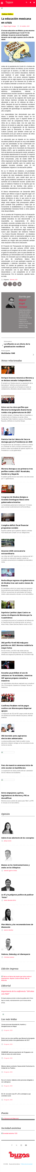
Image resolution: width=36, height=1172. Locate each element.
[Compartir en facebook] (5, 284)
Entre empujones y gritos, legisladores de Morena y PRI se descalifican (15, 795)
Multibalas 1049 (8, 353)
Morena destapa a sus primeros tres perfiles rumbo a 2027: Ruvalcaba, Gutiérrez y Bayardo (17, 471)
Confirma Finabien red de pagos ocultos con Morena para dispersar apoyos (16, 708)
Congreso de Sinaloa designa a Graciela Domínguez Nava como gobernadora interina (15, 499)
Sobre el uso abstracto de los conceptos (17, 838)
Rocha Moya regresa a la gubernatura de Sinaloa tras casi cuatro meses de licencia (17, 583)
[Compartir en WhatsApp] (14, 284)
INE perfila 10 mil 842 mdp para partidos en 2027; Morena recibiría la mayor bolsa (17, 645)
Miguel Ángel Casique (10, 26)
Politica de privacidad (26, 1164)
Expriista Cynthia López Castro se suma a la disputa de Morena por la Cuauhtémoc (16, 615)
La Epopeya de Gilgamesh (12, 1118)
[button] (3, 8)
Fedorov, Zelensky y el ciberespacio (15, 954)
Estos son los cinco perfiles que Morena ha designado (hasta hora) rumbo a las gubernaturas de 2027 (16, 410)
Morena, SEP (13, 279)
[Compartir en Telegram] (19, 284)
